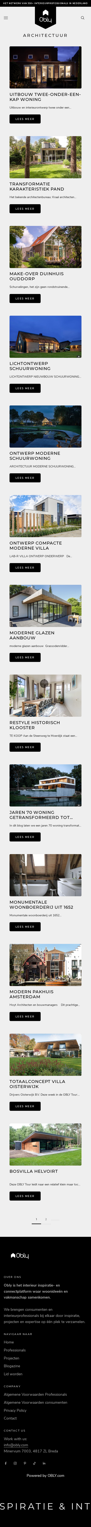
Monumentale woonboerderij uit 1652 (41, 905)
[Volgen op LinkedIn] (44, 1463)
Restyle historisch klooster (35, 725)
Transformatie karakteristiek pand (37, 186)
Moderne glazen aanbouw (32, 635)
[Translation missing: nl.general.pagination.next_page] (55, 1216)
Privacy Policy (15, 1410)
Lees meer (25, 119)
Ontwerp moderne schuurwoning (35, 456)
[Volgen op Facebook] (6, 1463)
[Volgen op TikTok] (34, 1463)
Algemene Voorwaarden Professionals (35, 1394)
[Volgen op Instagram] (15, 1463)
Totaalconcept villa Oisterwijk (37, 1084)
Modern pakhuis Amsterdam (32, 994)
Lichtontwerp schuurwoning (30, 366)
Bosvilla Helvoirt (34, 1171)
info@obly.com (16, 1445)
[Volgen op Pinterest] (25, 1463)
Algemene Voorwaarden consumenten (35, 1402)
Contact (10, 1418)
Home (9, 1342)
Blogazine (12, 1366)
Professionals (15, 1350)
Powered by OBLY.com (45, 1475)
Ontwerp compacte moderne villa (36, 546)
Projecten (11, 1358)
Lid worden (13, 1374)
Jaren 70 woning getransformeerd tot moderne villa (40, 817)
